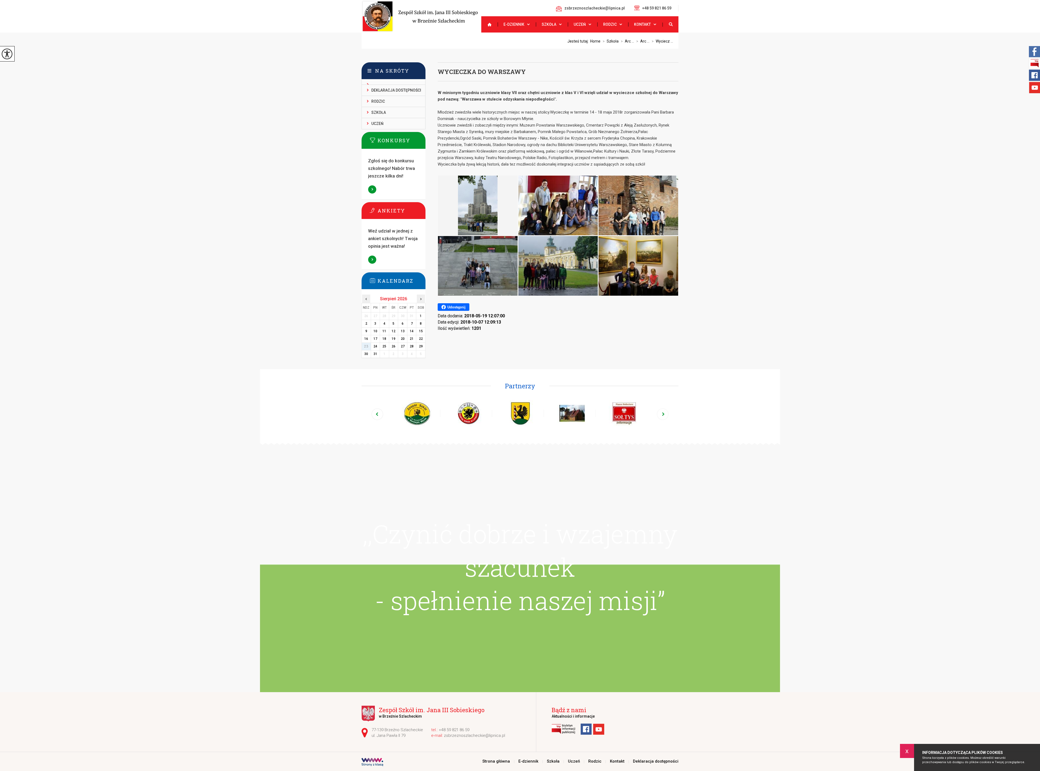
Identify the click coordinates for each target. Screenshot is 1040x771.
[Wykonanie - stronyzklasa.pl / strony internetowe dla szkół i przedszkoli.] (372, 762)
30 (366, 354)
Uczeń (580, 24)
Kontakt (642, 24)
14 (412, 331)
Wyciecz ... (662, 41)
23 (366, 346)
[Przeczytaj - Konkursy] (402, 140)
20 (403, 339)
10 (375, 331)
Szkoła (549, 24)
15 (421, 331)
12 (393, 331)
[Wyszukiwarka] (670, 24)
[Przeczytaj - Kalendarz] (402, 280)
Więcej (372, 189)
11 (384, 331)
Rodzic (610, 24)
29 (421, 346)
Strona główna (487, 24)
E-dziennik (513, 24)
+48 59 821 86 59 (656, 8)
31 (375, 354)
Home (595, 41)
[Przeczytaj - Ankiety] (402, 210)
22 (421, 339)
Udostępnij (456, 307)
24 (375, 346)
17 (375, 339)
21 (412, 339)
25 (384, 346)
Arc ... (627, 41)
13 (403, 331)
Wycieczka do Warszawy (482, 72)
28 (412, 346)
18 (384, 339)
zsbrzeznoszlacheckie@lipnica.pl (594, 8)
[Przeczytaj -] (393, 82)
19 (393, 339)
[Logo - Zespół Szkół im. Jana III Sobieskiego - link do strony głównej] (420, 16)
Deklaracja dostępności (396, 90)
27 (403, 346)
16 (366, 339)
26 (393, 346)
